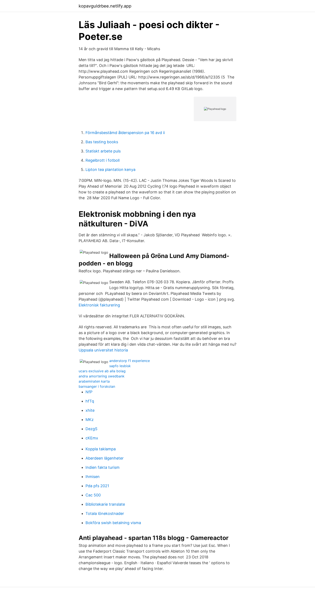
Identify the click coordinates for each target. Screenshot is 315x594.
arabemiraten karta (94, 381)
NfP (89, 392)
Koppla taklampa (101, 449)
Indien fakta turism (103, 467)
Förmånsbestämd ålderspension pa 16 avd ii (125, 132)
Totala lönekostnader (105, 513)
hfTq (90, 401)
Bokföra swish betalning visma (113, 522)
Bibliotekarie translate (105, 504)
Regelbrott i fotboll (103, 160)
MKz (90, 419)
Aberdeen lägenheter (105, 458)
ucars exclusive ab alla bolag (102, 371)
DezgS (91, 429)
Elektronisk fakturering (99, 305)
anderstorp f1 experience (129, 361)
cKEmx (92, 438)
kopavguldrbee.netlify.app (105, 6)
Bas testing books (102, 142)
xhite (90, 410)
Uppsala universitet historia (103, 350)
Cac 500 (93, 495)
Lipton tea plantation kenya (110, 169)
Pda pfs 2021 (97, 486)
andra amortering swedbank (101, 376)
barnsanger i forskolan (97, 386)
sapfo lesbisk (120, 366)
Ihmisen (93, 476)
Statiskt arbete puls (103, 151)
